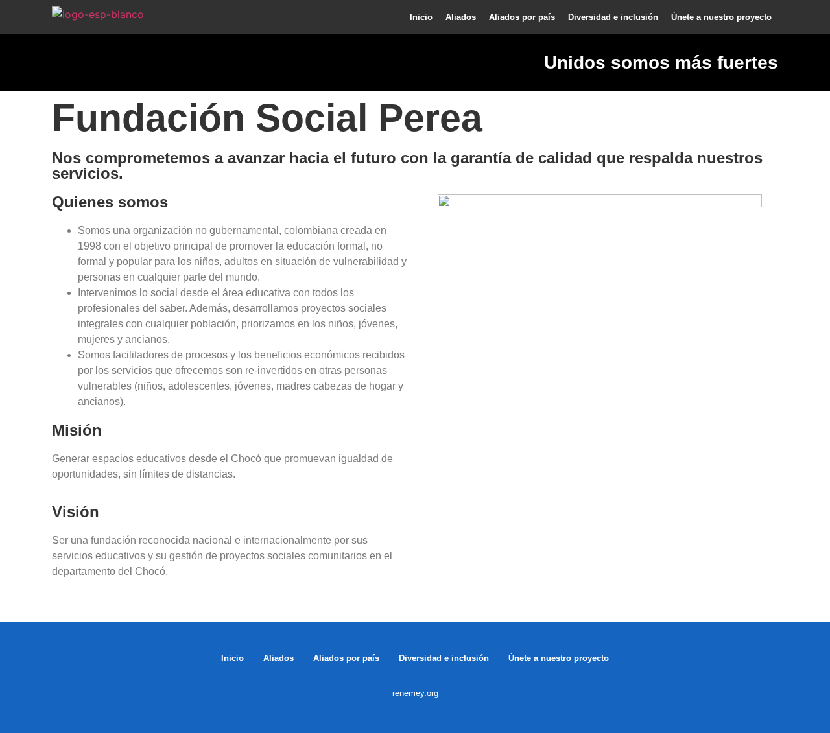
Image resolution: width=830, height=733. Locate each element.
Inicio (421, 17)
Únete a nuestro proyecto (721, 17)
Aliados (460, 17)
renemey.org (415, 693)
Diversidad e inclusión (613, 17)
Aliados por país (522, 17)
